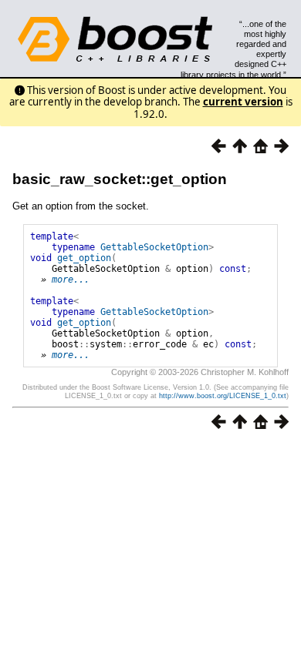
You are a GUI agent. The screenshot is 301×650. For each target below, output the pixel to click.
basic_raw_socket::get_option (119, 179)
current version (243, 102)
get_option (84, 258)
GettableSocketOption (154, 247)
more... (71, 279)
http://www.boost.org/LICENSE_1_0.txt (222, 396)
